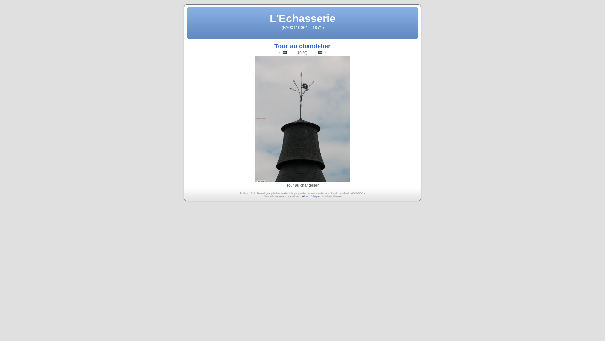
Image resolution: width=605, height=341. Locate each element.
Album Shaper (311, 196)
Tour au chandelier (302, 46)
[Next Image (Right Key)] (322, 52)
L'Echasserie (303, 18)
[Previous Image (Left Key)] (283, 52)
